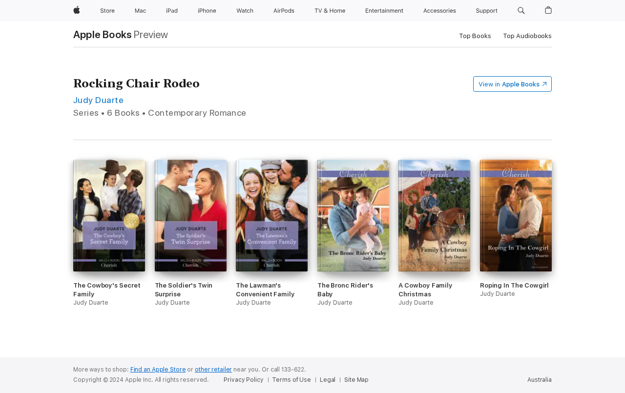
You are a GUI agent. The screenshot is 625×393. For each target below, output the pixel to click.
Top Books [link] (475, 36)
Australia (539, 379)
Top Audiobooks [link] (527, 36)
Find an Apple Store (158, 369)
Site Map (356, 379)
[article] (109, 251)
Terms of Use (291, 379)
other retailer (213, 369)
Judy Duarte (98, 100)
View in (509, 84)
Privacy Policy (243, 379)
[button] (521, 10)
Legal (327, 379)
